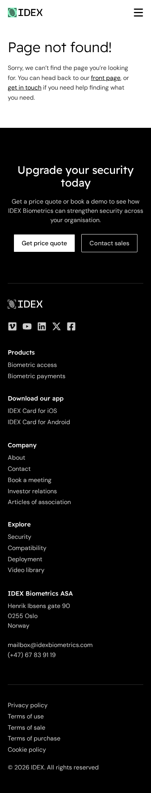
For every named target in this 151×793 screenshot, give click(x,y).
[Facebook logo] (71, 326)
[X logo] (56, 326)
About (16, 457)
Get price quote (44, 243)
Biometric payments (36, 376)
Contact (19, 469)
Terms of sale (26, 727)
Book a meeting (29, 480)
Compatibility (27, 548)
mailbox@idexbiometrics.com (50, 645)
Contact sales (109, 243)
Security (19, 537)
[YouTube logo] (27, 326)
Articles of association (39, 502)
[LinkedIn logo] (41, 326)
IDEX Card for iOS (32, 411)
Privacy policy (28, 705)
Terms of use (26, 716)
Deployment (25, 559)
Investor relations (32, 491)
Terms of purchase (34, 738)
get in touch (24, 87)
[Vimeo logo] (12, 326)
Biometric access (32, 365)
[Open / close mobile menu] (134, 12)
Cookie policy (27, 749)
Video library (26, 570)
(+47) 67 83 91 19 (32, 655)
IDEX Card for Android (39, 422)
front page (105, 78)
